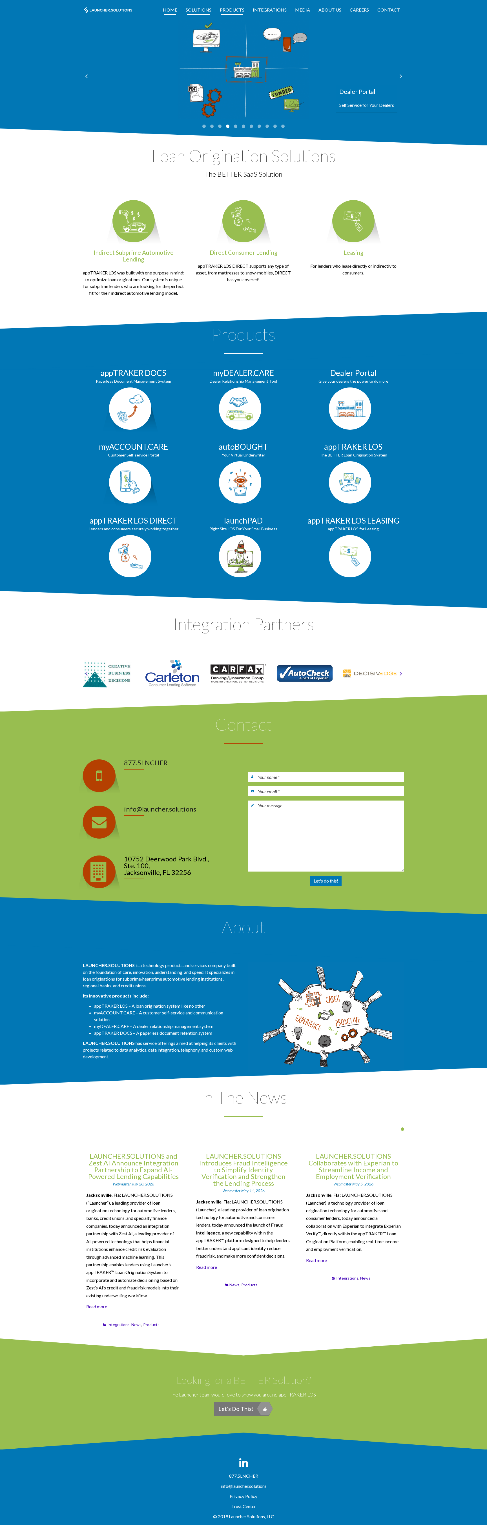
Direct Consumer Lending (243, 252)
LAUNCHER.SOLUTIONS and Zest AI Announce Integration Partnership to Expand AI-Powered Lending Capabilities (133, 1166)
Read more (96, 1306)
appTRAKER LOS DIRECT (134, 520)
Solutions (198, 9)
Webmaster (122, 1184)
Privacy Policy (243, 1496)
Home (170, 9)
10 (275, 126)
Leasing (353, 252)
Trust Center (243, 1506)
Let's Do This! (236, 1408)
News (136, 1324)
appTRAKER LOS (353, 446)
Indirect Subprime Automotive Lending (134, 256)
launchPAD (243, 520)
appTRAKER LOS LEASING (353, 520)
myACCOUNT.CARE (133, 446)
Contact (388, 9)
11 (283, 126)
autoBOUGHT (243, 446)
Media (302, 9)
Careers (359, 9)
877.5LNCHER (146, 763)
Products (232, 9)
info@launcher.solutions (160, 809)
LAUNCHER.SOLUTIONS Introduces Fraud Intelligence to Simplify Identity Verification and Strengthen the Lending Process (243, 1169)
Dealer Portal (353, 373)
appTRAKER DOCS (133, 373)
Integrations (270, 9)
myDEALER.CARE (243, 373)
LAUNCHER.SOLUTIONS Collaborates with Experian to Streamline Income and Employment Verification (353, 1166)
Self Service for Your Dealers (366, 105)
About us (329, 9)
